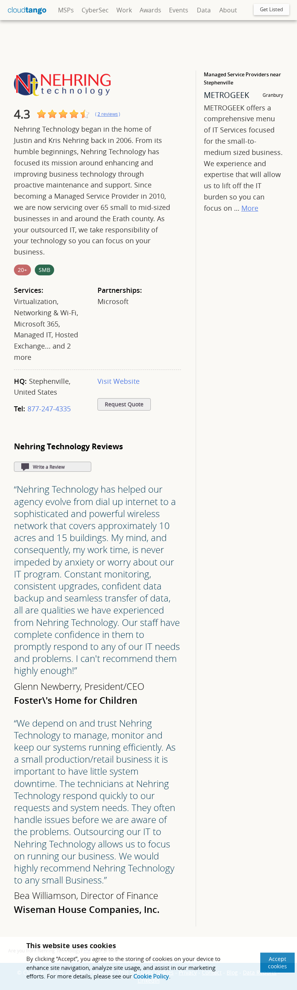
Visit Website (118, 381)
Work (124, 10)
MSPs (66, 10)
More (249, 208)
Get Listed (271, 9)
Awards (150, 10)
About (228, 10)
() (107, 114)
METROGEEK (226, 95)
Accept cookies (277, 962)
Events (178, 10)
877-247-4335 (49, 408)
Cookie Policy (151, 976)
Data (204, 10)
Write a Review (49, 467)
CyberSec (95, 10)
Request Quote (124, 404)
